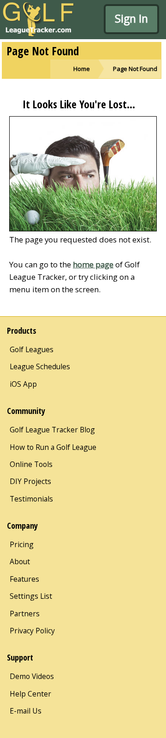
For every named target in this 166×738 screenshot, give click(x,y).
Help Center (30, 694)
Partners (25, 613)
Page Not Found (135, 69)
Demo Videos (32, 676)
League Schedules (40, 366)
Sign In (131, 18)
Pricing (22, 544)
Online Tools (31, 464)
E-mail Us (26, 711)
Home (81, 69)
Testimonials (31, 499)
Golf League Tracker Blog (52, 430)
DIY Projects (30, 481)
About (20, 561)
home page (93, 264)
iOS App (23, 384)
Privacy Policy (32, 631)
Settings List (31, 596)
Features (24, 579)
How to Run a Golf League (53, 447)
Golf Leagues (31, 349)
